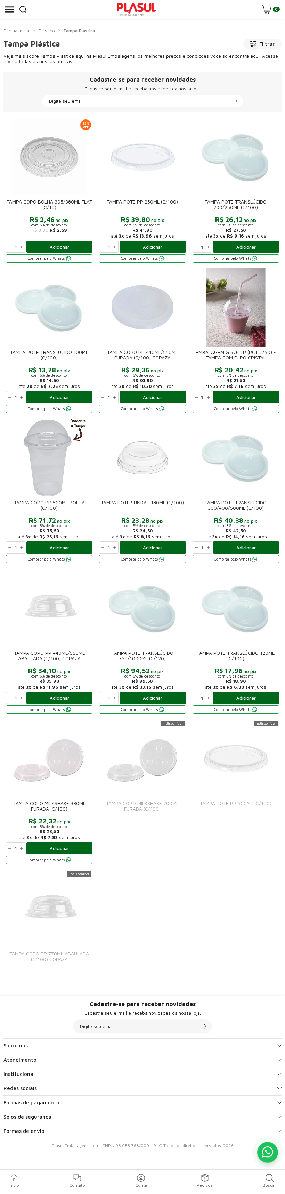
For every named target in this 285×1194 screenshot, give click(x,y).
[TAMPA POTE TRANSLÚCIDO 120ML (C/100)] (235, 642)
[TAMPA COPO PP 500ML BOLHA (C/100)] (49, 491)
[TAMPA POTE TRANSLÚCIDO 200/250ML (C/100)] (235, 191)
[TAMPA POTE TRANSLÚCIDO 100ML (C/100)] (49, 341)
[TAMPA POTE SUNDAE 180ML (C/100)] (142, 491)
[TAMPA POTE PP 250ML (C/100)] (142, 191)
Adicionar (59, 247)
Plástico (47, 30)
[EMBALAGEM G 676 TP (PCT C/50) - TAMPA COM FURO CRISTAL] (235, 341)
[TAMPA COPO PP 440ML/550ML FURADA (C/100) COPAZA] (142, 341)
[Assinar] (236, 101)
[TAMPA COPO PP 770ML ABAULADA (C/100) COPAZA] (49, 920)
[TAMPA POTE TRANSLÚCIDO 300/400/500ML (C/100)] (235, 491)
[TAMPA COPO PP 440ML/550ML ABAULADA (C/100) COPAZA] (49, 642)
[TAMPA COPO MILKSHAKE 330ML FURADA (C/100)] (49, 792)
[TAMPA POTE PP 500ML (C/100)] (235, 792)
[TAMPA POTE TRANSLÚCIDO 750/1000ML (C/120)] (142, 642)
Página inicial (16, 30)
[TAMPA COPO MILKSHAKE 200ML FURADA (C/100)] (142, 792)
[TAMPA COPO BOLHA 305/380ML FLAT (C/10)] (49, 191)
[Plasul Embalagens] (136, 9)
